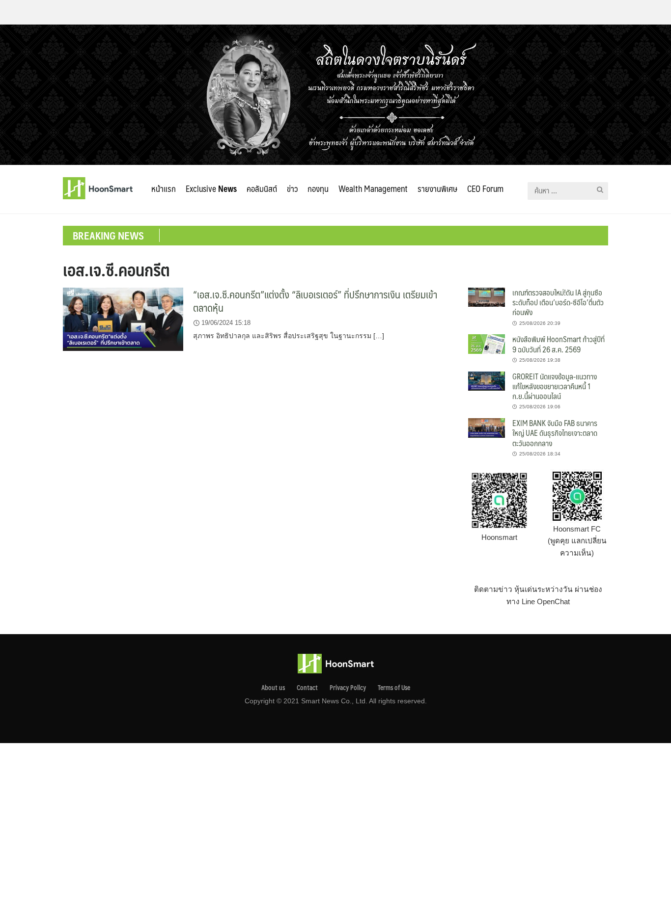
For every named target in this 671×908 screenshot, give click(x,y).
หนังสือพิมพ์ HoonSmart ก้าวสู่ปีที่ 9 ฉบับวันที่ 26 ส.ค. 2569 (558, 343)
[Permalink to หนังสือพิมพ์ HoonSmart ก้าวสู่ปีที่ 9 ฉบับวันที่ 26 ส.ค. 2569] (486, 343)
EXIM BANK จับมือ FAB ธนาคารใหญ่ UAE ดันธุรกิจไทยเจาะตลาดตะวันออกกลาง (554, 433)
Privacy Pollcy (348, 687)
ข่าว (292, 188)
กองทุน (318, 188)
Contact (307, 687)
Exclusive (211, 188)
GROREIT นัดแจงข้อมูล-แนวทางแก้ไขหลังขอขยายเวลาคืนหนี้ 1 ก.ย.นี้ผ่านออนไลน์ (554, 386)
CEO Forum (485, 188)
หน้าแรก (163, 188)
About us (273, 687)
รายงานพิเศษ (437, 188)
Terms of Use (394, 687)
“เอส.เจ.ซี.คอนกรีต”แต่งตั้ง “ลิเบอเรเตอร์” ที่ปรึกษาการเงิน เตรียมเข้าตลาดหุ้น (315, 301)
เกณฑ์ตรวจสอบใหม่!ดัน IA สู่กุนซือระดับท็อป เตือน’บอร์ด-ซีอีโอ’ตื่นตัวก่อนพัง (558, 302)
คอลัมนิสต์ (262, 188)
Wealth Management (373, 188)
